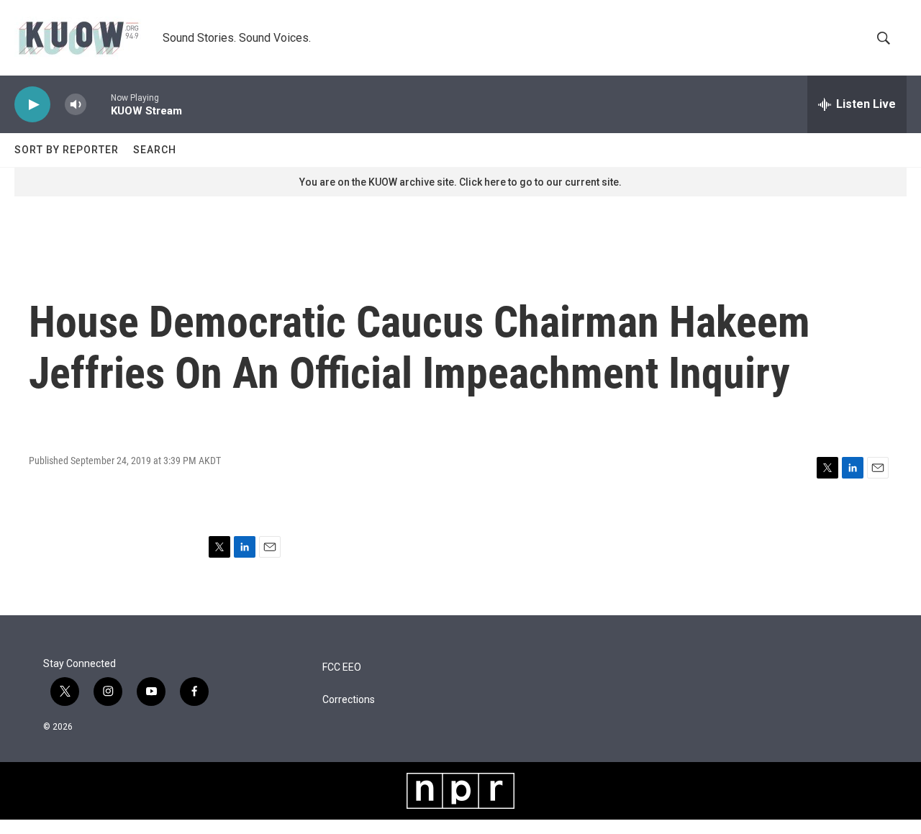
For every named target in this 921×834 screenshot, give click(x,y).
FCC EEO (341, 667)
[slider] (98, 104)
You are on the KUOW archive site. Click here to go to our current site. (460, 182)
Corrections (348, 699)
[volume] (75, 105)
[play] (32, 104)
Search (154, 149)
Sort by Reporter (66, 149)
